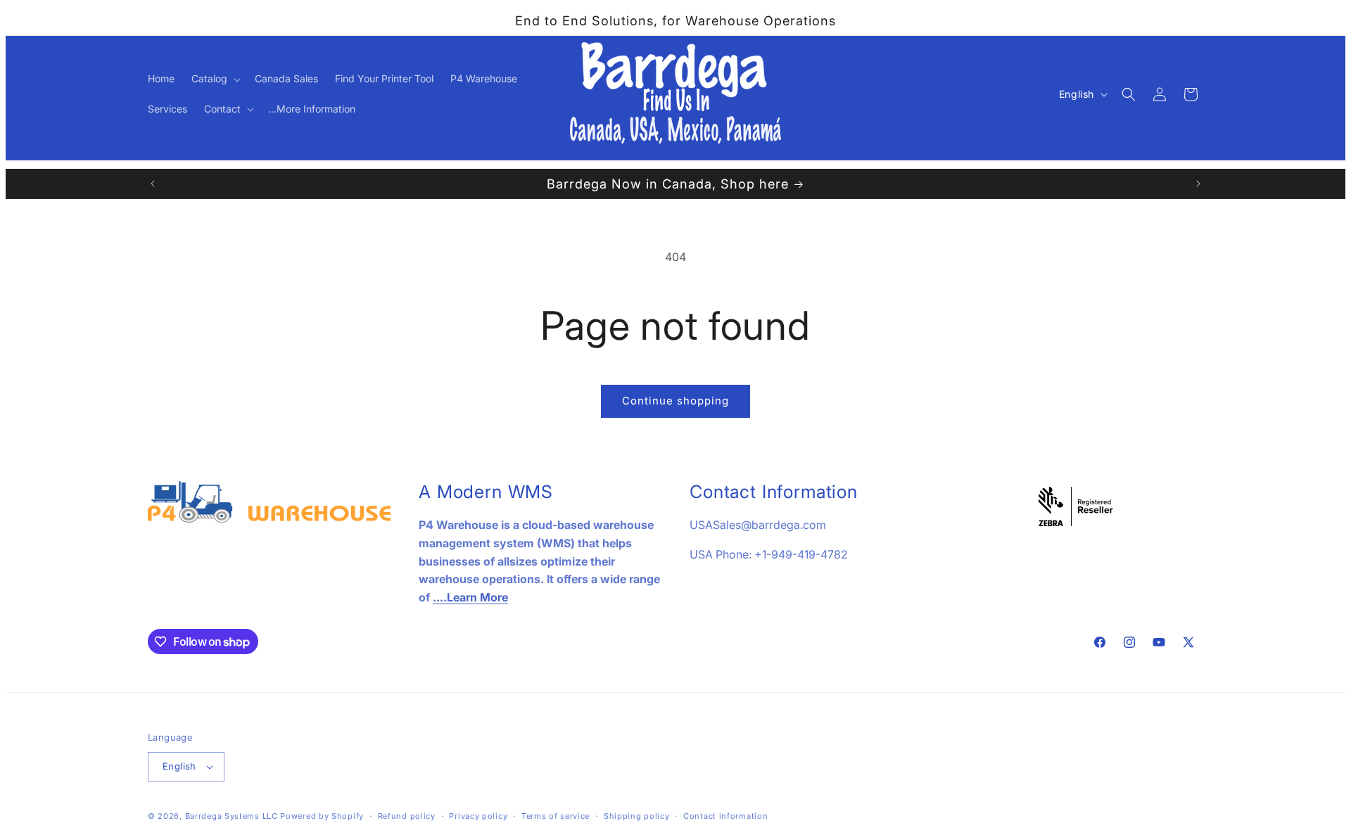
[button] (214, 79)
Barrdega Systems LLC (231, 816)
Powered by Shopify (322, 816)
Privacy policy (478, 816)
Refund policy (407, 816)
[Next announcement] (1198, 183)
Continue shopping (675, 400)
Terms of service (555, 816)
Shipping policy (637, 816)
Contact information (725, 816)
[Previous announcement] (152, 183)
